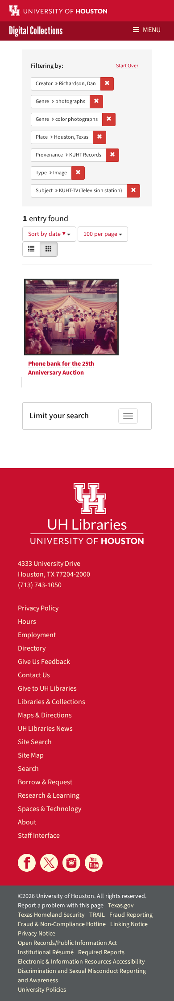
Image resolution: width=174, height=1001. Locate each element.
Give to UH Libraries (47, 688)
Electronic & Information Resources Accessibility (81, 961)
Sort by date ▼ (47, 234)
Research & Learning (48, 795)
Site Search (35, 742)
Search (28, 769)
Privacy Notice (36, 933)
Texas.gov (121, 905)
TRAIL (97, 914)
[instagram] (71, 863)
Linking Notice (129, 924)
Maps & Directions (45, 715)
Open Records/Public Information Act (67, 943)
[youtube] (94, 863)
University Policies (42, 989)
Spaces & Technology (49, 809)
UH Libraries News (45, 728)
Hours (27, 621)
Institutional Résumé (46, 952)
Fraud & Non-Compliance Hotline (62, 924)
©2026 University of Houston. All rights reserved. (82, 896)
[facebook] (27, 863)
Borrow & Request (45, 782)
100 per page (101, 234)
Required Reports (101, 952)
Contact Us (34, 675)
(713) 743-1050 (40, 585)
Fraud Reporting (131, 914)
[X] (49, 863)
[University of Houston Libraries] (87, 513)
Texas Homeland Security (51, 914)
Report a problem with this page (61, 905)
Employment (37, 635)
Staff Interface (39, 835)
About (27, 822)
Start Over (127, 66)
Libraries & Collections (51, 702)
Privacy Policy (38, 608)
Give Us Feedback (44, 662)
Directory (32, 648)
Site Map (31, 755)
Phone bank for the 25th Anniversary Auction (61, 368)
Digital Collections (35, 31)
